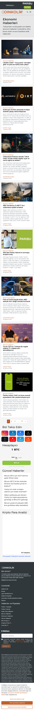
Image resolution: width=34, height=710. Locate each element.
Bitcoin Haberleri (6, 613)
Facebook (20, 434)
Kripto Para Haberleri (7, 611)
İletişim (3, 600)
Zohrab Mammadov (8, 81)
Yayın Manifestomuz (7, 593)
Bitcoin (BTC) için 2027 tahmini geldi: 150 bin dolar (16, 477)
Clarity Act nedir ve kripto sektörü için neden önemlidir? (15, 490)
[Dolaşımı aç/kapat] (30, 12)
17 (22, 421)
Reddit (28, 440)
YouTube (12, 440)
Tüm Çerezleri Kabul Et (17, 703)
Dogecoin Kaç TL (6, 623)
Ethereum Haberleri (7, 616)
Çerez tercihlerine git (17, 699)
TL (16, 458)
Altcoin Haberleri (6, 618)
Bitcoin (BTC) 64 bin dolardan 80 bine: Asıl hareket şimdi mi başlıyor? (15, 484)
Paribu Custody (5, 609)
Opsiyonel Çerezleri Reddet (17, 707)
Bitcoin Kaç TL (5, 620)
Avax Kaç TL (4, 625)
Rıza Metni (20, 641)
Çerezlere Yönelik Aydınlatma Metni (11, 598)
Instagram (5, 434)
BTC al (16, 463)
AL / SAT (27, 7)
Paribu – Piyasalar (6, 607)
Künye (3, 591)
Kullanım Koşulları (6, 596)
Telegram (20, 440)
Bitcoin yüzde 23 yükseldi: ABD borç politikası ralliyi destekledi (16, 504)
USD (20, 458)
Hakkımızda (4, 589)
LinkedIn (12, 434)
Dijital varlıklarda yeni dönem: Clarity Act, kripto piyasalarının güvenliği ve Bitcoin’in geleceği (16, 497)
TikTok (28, 434)
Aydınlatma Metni (20, 640)
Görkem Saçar (7, 128)
